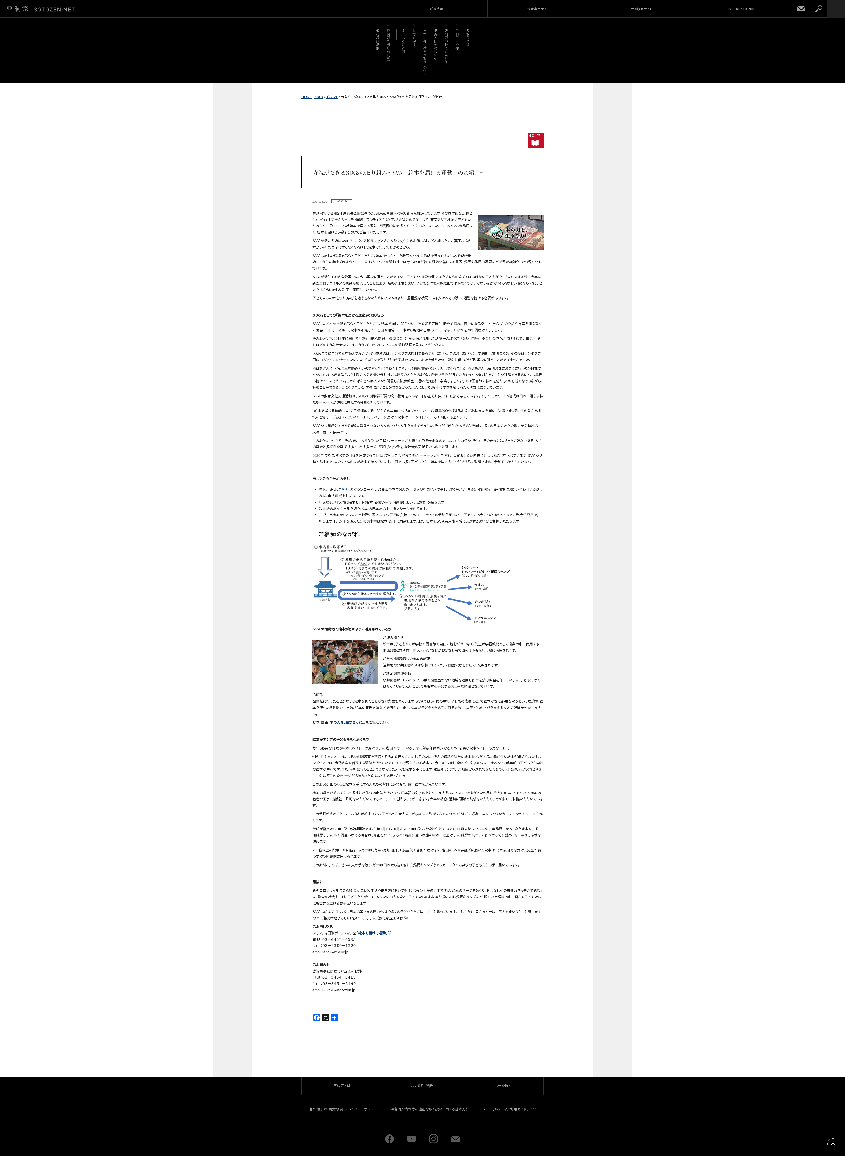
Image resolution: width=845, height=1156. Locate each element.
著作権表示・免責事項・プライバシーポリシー (343, 1109)
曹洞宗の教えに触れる (446, 46)
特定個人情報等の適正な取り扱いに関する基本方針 (429, 1109)
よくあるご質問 (403, 41)
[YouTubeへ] (411, 1141)
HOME (306, 96)
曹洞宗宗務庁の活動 (388, 45)
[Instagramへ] (433, 1141)
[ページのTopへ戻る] (832, 1143)
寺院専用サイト (538, 9)
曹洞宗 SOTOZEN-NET (41, 9)
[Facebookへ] (389, 1141)
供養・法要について (435, 45)
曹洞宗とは (467, 37)
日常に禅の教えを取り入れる (424, 52)
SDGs (318, 96)
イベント (332, 96)
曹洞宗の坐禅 (457, 39)
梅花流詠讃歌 (377, 39)
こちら (343, 489)
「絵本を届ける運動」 (372, 932)
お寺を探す (414, 37)
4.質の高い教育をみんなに (536, 140)
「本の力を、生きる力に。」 (347, 722)
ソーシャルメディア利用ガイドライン (509, 1109)
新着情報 (436, 9)
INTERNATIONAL (741, 9)
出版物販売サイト (639, 9)
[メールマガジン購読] (455, 1141)
